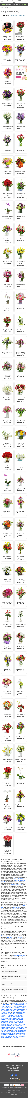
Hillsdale (13, 1031)
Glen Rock (23, 1027)
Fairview (16, 1021)
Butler (20, 1036)
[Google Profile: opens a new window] (16, 1075)
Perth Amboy (22, 1006)
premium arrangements (17, 884)
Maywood (3, 1033)
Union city (3, 1006)
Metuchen (7, 1022)
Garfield (22, 1010)
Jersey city (19, 1003)
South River (20, 1018)
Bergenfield (8, 1012)
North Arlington (19, 1019)
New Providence (5, 1025)
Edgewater (18, 1031)
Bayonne (8, 1006)
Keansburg (20, 1030)
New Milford (4, 1018)
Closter (7, 1034)
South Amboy (15, 1037)
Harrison (9, 1019)
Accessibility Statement (21, 1092)
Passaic (16, 1004)
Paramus (3, 1012)
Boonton (20, 1034)
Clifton (11, 1004)
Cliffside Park (4, 1013)
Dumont (18, 1016)
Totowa (8, 1030)
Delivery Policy (14, 1094)
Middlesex (10, 1021)
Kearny (11, 1009)
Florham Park (9, 1024)
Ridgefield (11, 1028)
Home (2, 7)
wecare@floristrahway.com (14, 1070)
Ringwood (3, 1024)
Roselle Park (14, 1022)
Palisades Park (4, 1015)
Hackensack (17, 1007)
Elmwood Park (18, 1015)
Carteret (20, 1012)
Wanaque (24, 1024)
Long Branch (21, 1009)
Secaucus (9, 1018)
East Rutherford (21, 1033)
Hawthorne (3, 1016)
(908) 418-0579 (14, 1068)
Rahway (17, 1010)
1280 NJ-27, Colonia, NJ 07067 (14, 1067)
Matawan (8, 1033)
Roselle (22, 1013)
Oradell (2, 1037)
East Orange (21, 1004)
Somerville (20, 1022)
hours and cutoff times (19, 955)
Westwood (21, 1028)
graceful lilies (16, 907)
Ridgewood (14, 1012)
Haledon (3, 1034)
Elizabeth (3, 1004)
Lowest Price (22, 15)
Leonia (15, 1034)
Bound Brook (7, 1031)
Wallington (18, 1027)
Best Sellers (6, 15)
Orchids (3, 935)
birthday (20, 937)
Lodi (24, 1012)
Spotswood (15, 1036)
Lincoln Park (14, 1030)
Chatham (10, 1036)
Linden (7, 1009)
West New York (4, 1007)
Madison (15, 1018)
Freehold (13, 1027)
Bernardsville (8, 1037)
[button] (25, 1094)
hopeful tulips (14, 908)
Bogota (23, 1036)
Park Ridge (14, 1033)
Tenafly (13, 1019)
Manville (16, 1028)
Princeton (20, 1021)
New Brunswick (15, 1006)
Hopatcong (3, 1019)
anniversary (10, 937)
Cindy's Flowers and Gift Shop (14, 1)
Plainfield (11, 1007)
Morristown (11, 1015)
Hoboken (3, 1009)
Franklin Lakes (18, 1025)
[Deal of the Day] (20, 75)
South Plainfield (11, 1013)
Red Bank (11, 1025)
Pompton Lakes (4, 1028)
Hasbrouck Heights (5, 1027)
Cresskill (11, 1034)
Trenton (7, 1004)
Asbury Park (23, 1016)
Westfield (6, 1010)
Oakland (3, 1022)
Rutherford (12, 1016)
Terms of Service (4, 1092)
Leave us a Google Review (14, 1080)
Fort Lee (16, 1009)
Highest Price (14, 15)
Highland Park (4, 1021)
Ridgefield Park (17, 1024)
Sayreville (23, 1007)
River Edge (3, 1030)
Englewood (11, 1010)
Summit (18, 1013)
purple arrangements (19, 878)
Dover (8, 1016)
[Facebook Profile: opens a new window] (12, 1075)
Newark (14, 1003)
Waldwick (23, 1031)
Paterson (24, 1003)
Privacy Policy (12, 1092)
